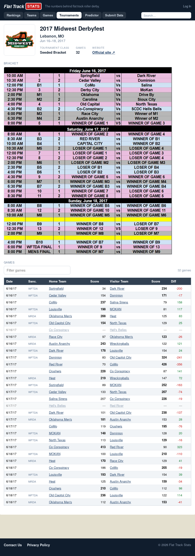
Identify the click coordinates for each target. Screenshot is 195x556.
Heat (113, 316)
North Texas (118, 323)
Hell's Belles (118, 329)
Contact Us (13, 544)
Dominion (116, 295)
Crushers (55, 371)
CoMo (53, 302)
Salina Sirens (119, 302)
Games (48, 15)
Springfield (56, 288)
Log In (187, 6)
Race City (56, 336)
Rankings (13, 15)
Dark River (117, 288)
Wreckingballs (119, 343)
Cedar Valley (57, 295)
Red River (56, 364)
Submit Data (114, 15)
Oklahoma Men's (60, 316)
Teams (31, 15)
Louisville (55, 309)
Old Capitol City (60, 323)
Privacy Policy (38, 544)
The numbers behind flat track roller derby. (72, 6)
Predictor (92, 15)
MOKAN (115, 309)
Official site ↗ (103, 52)
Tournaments (69, 15)
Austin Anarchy (59, 343)
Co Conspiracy (59, 329)
